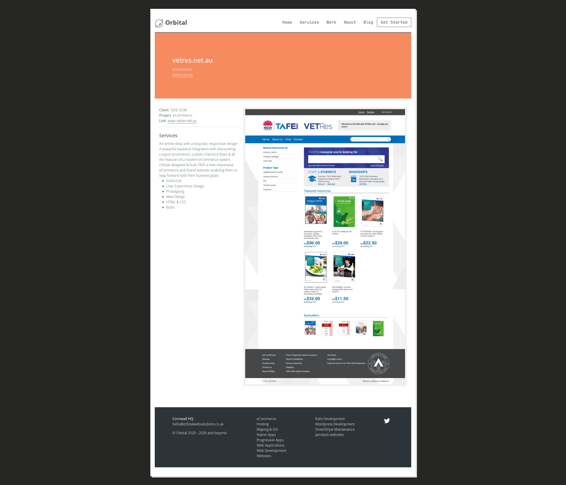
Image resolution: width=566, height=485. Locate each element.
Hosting (263, 424)
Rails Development (330, 418)
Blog (368, 22)
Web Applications (270, 445)
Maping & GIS (267, 429)
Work (331, 22)
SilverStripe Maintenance (335, 429)
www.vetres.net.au (182, 120)
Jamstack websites (329, 434)
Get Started (394, 22)
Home (287, 22)
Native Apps (266, 434)
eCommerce (266, 418)
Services (309, 22)
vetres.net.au (182, 74)
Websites (264, 455)
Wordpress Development (335, 424)
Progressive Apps (270, 439)
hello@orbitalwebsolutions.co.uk (198, 424)
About (350, 22)
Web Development (271, 450)
